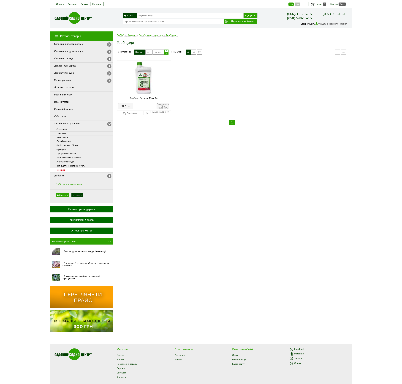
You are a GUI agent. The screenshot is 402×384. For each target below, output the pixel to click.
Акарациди (62, 129)
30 (188, 52)
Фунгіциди (61, 150)
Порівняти (131, 113)
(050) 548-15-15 (299, 18)
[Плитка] (337, 52)
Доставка (72, 4)
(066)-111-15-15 (299, 14)
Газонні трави (61, 102)
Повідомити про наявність (163, 106)
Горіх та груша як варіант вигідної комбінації (85, 251)
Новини (178, 359)
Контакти (96, 4)
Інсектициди (62, 137)
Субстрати (60, 116)
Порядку (139, 52)
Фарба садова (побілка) (67, 146)
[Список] (343, 52)
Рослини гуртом (63, 95)
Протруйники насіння (66, 154)
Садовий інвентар (63, 109)
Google (298, 363)
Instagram (299, 353)
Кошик (320, 4)
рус (297, 4)
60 (194, 52)
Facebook (299, 349)
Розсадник (179, 355)
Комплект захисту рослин (69, 158)
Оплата (60, 4)
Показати (63, 195)
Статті (235, 355)
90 (199, 52)
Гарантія (121, 368)
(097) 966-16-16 (335, 14)
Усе (109, 241)
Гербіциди (61, 170)
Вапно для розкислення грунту (71, 166)
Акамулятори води (65, 162)
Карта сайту (238, 364)
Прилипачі (61, 133)
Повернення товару (127, 364)
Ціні (148, 52)
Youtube (298, 358)
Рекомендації (239, 359)
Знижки (84, 4)
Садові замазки (64, 141)
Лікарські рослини (64, 87)
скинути (78, 195)
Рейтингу (158, 52)
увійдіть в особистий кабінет (332, 23)
